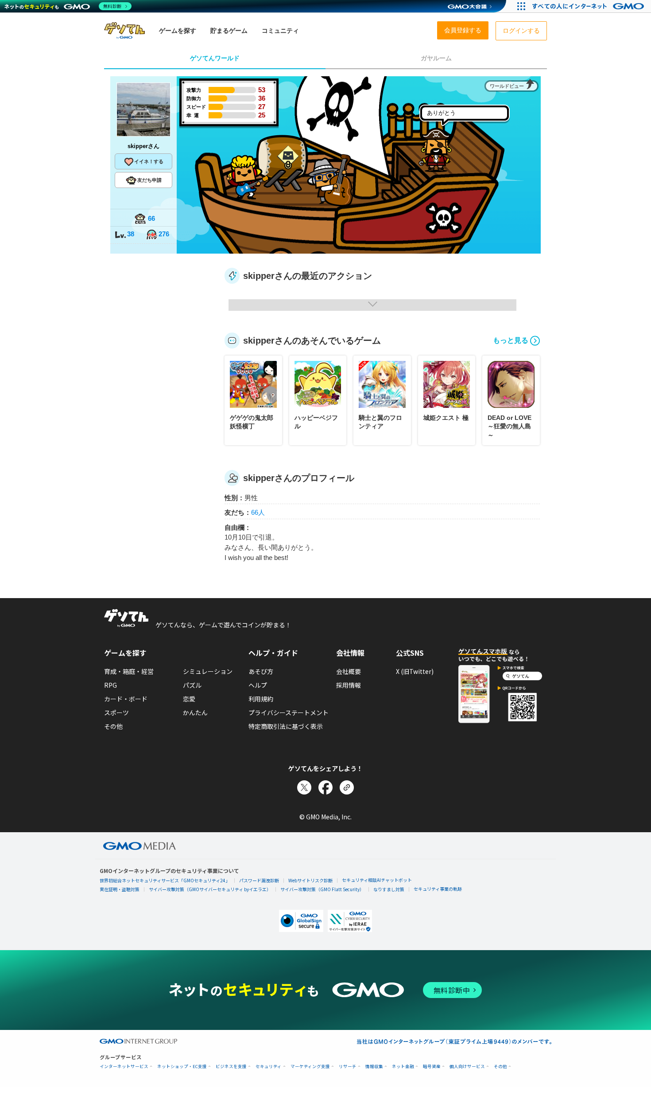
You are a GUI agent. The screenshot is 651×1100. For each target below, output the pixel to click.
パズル (192, 685)
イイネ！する (148, 161)
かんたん (195, 712)
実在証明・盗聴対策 (120, 889)
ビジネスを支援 (231, 1066)
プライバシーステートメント (288, 712)
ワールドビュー (507, 86)
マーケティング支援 (310, 1066)
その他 (113, 726)
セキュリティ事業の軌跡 (438, 888)
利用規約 (260, 698)
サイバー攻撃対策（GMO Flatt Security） (322, 889)
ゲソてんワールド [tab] (215, 58)
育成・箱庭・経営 (129, 671)
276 (164, 234)
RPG (110, 685)
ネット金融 (403, 1066)
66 (151, 218)
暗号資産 (432, 1066)
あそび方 (260, 671)
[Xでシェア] (304, 787)
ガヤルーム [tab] (436, 58)
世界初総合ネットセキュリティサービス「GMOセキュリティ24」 (165, 880)
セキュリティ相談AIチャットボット (377, 880)
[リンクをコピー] (347, 787)
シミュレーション (207, 671)
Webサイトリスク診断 (310, 880)
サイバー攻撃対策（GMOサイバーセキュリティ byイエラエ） (210, 889)
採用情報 (348, 685)
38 (130, 234)
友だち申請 (149, 180)
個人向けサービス (467, 1066)
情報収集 (374, 1066)
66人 (258, 512)
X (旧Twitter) (415, 671)
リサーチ (347, 1066)
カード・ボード (125, 698)
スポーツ (116, 712)
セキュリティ (269, 1066)
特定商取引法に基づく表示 (285, 726)
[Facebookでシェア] (325, 787)
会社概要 (348, 671)
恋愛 (189, 698)
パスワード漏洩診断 (259, 880)
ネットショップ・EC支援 (182, 1066)
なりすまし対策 (388, 889)
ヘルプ (257, 685)
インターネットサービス (124, 1066)
